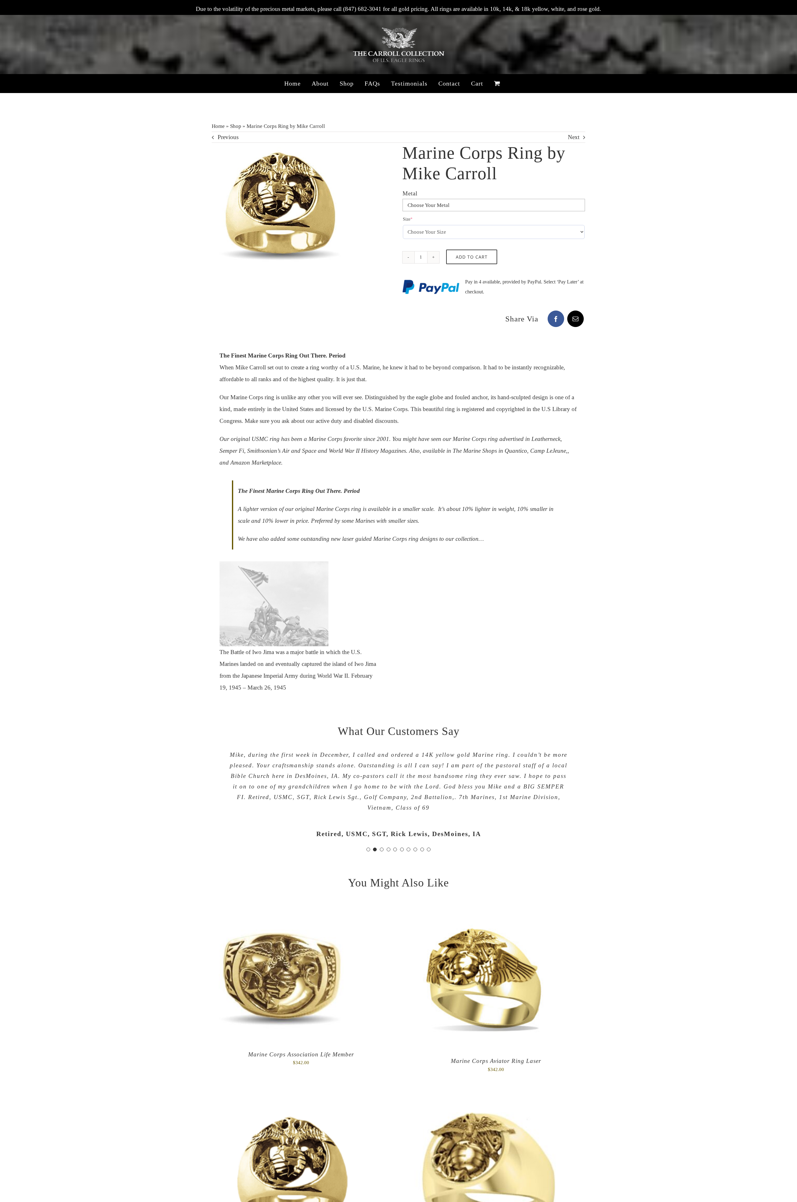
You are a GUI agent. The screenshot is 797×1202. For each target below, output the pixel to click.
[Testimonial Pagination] (368, 849)
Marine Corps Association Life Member (301, 1054)
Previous (228, 137)
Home (218, 126)
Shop (235, 126)
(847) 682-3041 (362, 9)
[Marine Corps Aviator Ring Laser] (484, 913)
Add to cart (472, 257)
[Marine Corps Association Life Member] (280, 913)
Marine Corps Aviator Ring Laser (496, 1061)
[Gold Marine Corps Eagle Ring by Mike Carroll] (280, 211)
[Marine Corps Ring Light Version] (289, 1101)
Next (573, 137)
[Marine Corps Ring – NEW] (484, 1101)
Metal (410, 193)
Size (416, 219)
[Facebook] (556, 319)
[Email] (575, 319)
